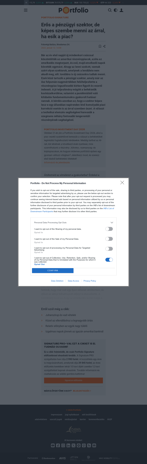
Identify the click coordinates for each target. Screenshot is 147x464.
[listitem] (73, 222)
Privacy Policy (90, 281)
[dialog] (73, 232)
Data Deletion (57, 281)
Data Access (73, 281)
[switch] (109, 229)
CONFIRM (53, 270)
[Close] (123, 183)
